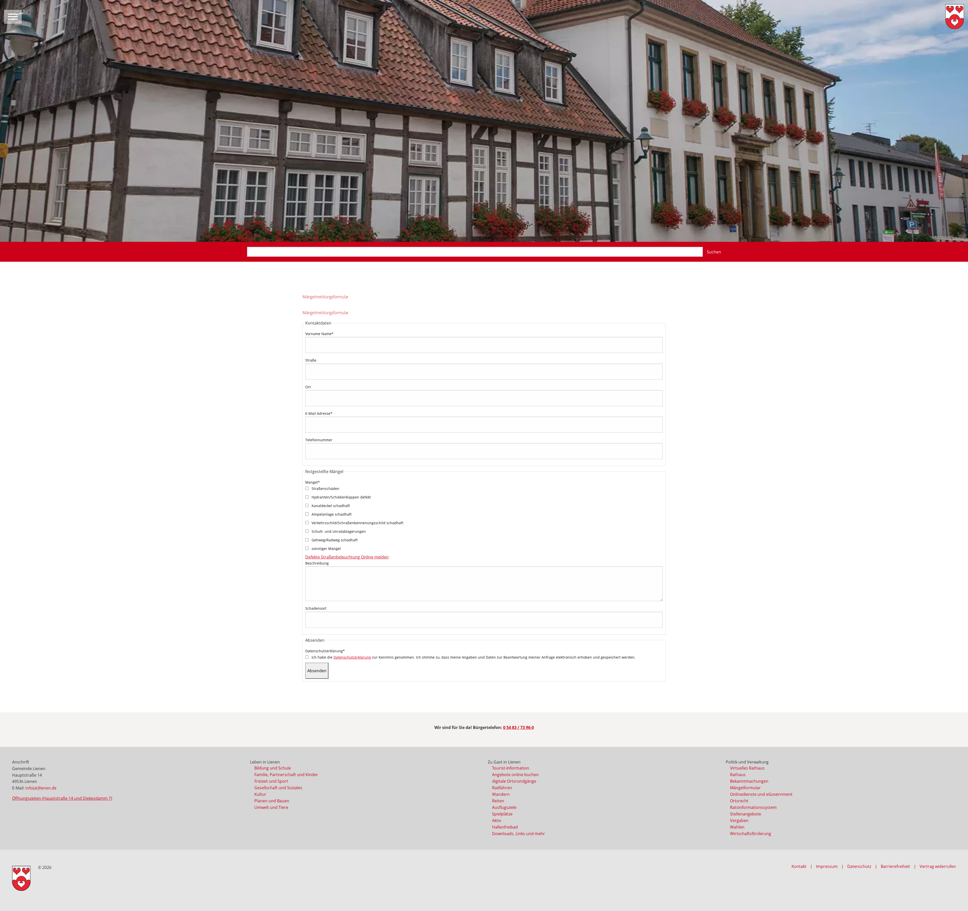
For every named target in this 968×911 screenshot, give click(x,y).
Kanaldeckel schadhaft (330, 505)
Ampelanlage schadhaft (331, 514)
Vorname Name (319, 333)
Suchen (714, 252)
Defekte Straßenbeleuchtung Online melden (347, 557)
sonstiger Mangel (326, 548)
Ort (308, 387)
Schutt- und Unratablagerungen (338, 531)
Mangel (312, 482)
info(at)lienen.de (40, 788)
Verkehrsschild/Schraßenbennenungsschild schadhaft (357, 522)
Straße (310, 360)
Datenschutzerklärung (325, 651)
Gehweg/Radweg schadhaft (334, 540)
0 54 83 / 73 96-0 (518, 727)
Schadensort (315, 608)
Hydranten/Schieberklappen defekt (341, 497)
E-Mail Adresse (318, 413)
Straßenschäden (325, 488)
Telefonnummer (318, 439)
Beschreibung (317, 563)
